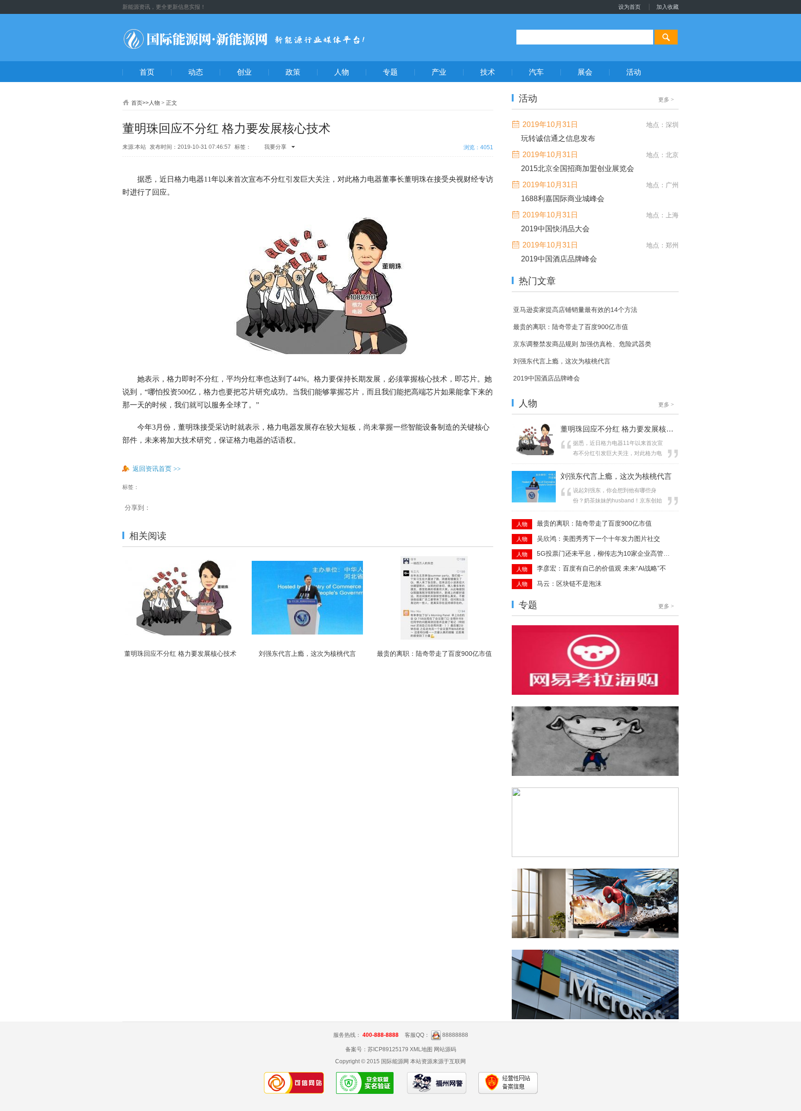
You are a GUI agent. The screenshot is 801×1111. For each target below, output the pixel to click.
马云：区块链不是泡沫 (569, 583)
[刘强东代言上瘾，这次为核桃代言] (534, 500)
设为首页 (629, 7)
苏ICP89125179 (388, 1049)
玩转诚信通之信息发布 (558, 138)
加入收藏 (667, 7)
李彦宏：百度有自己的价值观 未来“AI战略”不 (601, 568)
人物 (154, 103)
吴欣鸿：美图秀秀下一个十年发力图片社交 (598, 538)
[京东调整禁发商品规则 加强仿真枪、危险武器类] (595, 774)
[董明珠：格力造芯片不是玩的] (595, 693)
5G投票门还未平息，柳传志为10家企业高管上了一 (604, 553)
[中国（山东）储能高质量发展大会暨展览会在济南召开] (595, 855)
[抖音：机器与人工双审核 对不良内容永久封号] (595, 936)
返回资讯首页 (157, 468)
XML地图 (421, 1049)
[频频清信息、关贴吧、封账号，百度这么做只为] (595, 1017)
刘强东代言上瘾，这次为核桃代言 (307, 653)
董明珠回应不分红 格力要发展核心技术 (180, 653)
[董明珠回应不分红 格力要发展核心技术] (534, 453)
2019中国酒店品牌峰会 (559, 259)
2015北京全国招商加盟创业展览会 (577, 168)
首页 (136, 103)
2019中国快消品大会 (555, 229)
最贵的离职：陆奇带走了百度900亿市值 (434, 653)
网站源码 (445, 1049)
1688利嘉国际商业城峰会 (562, 199)
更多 (666, 99)
